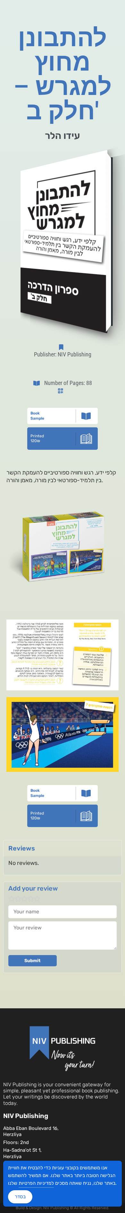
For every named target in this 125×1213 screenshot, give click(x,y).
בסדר (20, 1197)
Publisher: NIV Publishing (62, 354)
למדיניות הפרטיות (36, 1183)
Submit (32, 960)
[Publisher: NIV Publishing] (62, 347)
